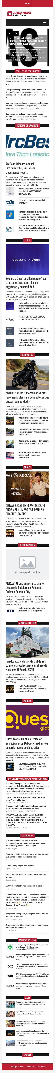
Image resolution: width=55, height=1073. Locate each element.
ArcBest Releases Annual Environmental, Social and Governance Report (21, 168)
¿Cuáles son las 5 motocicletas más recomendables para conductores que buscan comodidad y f (27, 397)
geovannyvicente (12, 908)
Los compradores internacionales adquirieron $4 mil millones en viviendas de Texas (26, 807)
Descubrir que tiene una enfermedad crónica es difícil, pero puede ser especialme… (27, 116)
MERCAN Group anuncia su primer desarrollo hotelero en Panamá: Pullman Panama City (25, 587)
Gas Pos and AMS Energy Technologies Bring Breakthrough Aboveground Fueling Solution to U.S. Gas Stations (27, 41)
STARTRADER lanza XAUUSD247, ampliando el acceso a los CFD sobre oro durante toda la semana (33, 688)
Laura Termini (11, 931)
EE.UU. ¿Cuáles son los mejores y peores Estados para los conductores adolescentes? (33, 455)
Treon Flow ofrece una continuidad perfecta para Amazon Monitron (25, 798)
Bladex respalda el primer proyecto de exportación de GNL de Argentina (32, 609)
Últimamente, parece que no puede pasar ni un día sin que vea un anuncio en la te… (26, 93)
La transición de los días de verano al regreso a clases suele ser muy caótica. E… (26, 80)
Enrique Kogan (11, 848)
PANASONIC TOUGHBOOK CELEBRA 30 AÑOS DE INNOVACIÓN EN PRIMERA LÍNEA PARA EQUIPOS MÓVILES (33, 766)
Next (16, 33)
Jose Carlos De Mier (13, 860)
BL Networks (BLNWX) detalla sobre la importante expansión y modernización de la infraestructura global (33, 331)
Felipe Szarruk (11, 889)
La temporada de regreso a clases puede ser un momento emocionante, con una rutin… (27, 105)
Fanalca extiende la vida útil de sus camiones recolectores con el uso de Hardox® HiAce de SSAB (26, 665)
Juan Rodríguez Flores (14, 919)
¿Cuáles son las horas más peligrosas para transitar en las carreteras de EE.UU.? (34, 442)
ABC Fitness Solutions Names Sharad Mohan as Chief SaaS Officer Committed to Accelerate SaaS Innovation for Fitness (34, 228)
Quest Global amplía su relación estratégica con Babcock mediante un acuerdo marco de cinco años (27, 743)
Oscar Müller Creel (13, 869)
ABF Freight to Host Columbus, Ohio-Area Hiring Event (33, 201)
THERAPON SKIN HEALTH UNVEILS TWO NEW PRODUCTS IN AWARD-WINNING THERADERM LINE (34, 191)
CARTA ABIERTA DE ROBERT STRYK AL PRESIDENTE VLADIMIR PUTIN (32, 318)
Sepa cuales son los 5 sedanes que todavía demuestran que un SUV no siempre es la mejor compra (34, 432)
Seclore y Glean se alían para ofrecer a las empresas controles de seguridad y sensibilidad (26, 282)
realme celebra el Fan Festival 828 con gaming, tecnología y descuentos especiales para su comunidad (34, 533)
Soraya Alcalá (11, 880)
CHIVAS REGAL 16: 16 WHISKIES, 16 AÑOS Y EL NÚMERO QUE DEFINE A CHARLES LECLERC (25, 509)
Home (27, 3)
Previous (9, 33)
